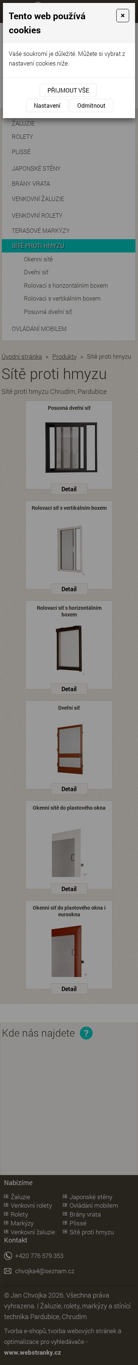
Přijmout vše (68, 90)
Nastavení (47, 105)
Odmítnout (91, 105)
